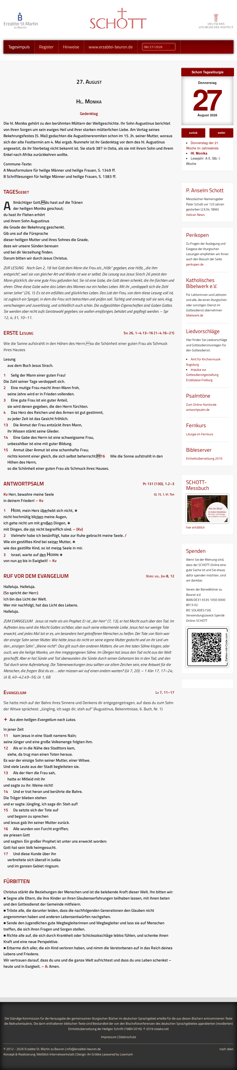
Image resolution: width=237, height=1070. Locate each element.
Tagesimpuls (19, 47)
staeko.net (161, 1028)
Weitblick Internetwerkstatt (55, 1054)
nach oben (226, 1048)
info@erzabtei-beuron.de (83, 1048)
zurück (193, 132)
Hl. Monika (199, 153)
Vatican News (195, 214)
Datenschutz (127, 1036)
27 (206, 99)
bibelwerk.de (194, 315)
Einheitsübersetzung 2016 (204, 458)
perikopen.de (194, 264)
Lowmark (126, 1054)
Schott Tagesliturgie (208, 72)
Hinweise (71, 47)
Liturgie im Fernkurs (199, 434)
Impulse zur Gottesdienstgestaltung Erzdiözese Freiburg (202, 374)
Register (46, 47)
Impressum (109, 1036)
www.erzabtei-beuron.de (111, 47)
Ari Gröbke (94, 1054)
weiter (221, 132)
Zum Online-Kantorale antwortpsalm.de (201, 407)
